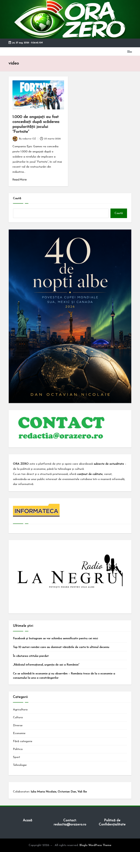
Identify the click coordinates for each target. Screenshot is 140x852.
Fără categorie (22, 741)
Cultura (18, 717)
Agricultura (20, 709)
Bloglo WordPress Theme (95, 845)
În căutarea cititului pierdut (31, 656)
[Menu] (129, 51)
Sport (16, 757)
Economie (19, 733)
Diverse (18, 725)
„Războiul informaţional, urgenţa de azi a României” (46, 664)
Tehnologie (20, 765)
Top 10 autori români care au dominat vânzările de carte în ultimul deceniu (61, 647)
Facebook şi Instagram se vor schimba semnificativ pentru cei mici (55, 638)
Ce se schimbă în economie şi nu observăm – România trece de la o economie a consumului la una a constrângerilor (64, 675)
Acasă (27, 820)
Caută (17, 198)
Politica (18, 749)
